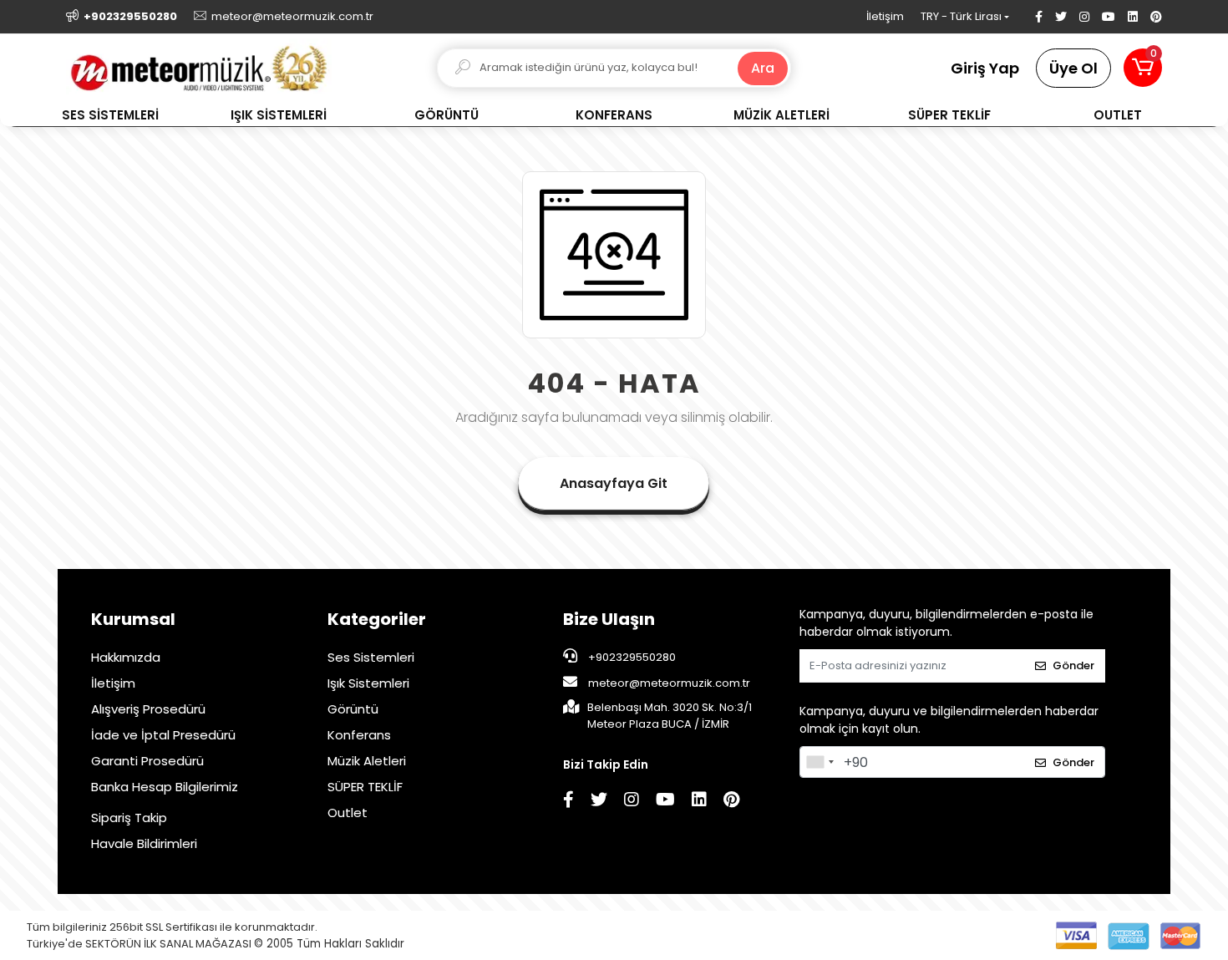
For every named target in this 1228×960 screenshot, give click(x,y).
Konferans (359, 735)
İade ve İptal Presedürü (163, 735)
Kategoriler (376, 619)
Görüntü (352, 709)
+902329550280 (631, 657)
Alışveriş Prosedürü (148, 709)
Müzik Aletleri (366, 761)
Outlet (347, 812)
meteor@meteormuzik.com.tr (669, 683)
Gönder (1073, 665)
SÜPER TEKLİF (365, 786)
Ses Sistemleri (370, 657)
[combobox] (819, 762)
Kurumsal (133, 619)
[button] (1143, 67)
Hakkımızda (125, 657)
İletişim (885, 16)
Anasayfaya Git (613, 483)
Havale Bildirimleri (144, 843)
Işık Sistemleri (368, 683)
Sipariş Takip (129, 817)
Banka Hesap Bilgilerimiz (164, 786)
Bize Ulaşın (609, 619)
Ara (762, 68)
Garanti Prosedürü (147, 761)
